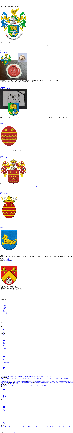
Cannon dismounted (43, 381)
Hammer (10, 382)
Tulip (16, 373)
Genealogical (4, 410)
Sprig (50, 378)
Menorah (32, 382)
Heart (34, 378)
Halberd (8, 382)
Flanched (3, 318)
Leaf (37, 378)
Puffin (26, 376)
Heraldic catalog (4, 406)
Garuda (11, 385)
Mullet (44, 426)
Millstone (39, 382)
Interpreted (5, 260)
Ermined (3, 329)
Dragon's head (9, 385)
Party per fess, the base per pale (5, 313)
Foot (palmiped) (24, 378)
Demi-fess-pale (4, 368)
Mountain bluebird (11, 376)
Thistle (14, 373)
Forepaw (31, 378)
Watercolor (4, 426)
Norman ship (58, 382)
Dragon (7, 385)
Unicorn (49, 385)
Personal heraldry (4, 300)
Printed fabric (4, 424)
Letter (26, 382)
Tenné (3, 335)
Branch (4, 378)
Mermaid (22, 385)
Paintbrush (68, 382)
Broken (37, 381)
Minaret (42, 382)
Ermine (3, 328)
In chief (36, 426)
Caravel (51, 381)
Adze (4, 381)
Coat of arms (12, 48)
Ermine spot (19, 378)
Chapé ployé (4, 316)
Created (5, 48)
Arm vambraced (12, 381)
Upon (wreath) (20, 426)
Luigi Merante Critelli (5, 295)
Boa (9, 48)
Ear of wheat (16, 378)
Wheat (19, 373)
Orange (3, 336)
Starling (42, 376)
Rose (6, 373)
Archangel (4, 385)
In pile (37, 426)
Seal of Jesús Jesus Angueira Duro (5, 52)
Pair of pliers (70, 382)
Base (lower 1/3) (4, 348)
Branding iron (34, 381)
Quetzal (28, 376)
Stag (40, 376)
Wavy (68, 426)
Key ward (20, 382)
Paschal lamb (30, 385)
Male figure (2, 376)
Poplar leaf (5, 373)
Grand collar (4, 389)
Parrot (15, 376)
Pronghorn (25, 376)
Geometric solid (4, 382)
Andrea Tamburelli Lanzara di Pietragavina (24, 221)
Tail (60, 378)
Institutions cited (4, 415)
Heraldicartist (2, 1)
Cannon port (46, 381)
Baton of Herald (20, 381)
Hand (32, 378)
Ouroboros (28, 385)
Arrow (17, 381)
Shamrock (10, 373)
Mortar (46, 382)
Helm (3, 397)
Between (2, 426)
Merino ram (6, 376)
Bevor (3, 398)
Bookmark (30, 381)
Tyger (47, 376)
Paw (44, 378)
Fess (45, 426)
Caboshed (6, 378)
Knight (22, 382)
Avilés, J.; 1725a (28, 186)
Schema (3, 409)
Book (28, 381)
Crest (22, 426)
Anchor (6, 381)
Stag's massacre (54, 378)
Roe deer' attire (46, 378)
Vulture (48, 376)
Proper (3, 337)
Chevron (3, 341)
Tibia (66, 378)
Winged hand (51, 385)
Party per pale (70, 426)
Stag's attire (52, 378)
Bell (22, 381)
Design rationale (7, 48)
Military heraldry (4, 301)
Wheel (11, 383)
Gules (3, 323)
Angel (1, 385)
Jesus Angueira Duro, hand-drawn (5, 88)
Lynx (7, 258)
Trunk (69, 378)
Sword (42, 426)
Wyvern (53, 385)
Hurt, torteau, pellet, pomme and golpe (6, 362)
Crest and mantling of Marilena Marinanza (6, 157)
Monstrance (44, 382)
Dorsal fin (12, 378)
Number (60, 382)
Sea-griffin (42, 385)
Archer (9, 381)
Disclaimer (9, 432)
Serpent (37, 376)
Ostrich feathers (4, 394)
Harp (11, 382)
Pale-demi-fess (4, 367)
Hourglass (14, 382)
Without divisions (4, 305)
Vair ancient (4, 331)
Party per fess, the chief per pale (5, 312)
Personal (3, 48)
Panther (14, 376)
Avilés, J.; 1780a (37, 186)
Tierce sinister (4, 308)
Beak (2, 378)
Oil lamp (63, 382)
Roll (17, 432)
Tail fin (64, 378)
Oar (61, 382)
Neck (38, 378)
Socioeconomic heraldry (5, 302)
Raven (29, 376)
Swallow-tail (58, 378)
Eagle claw (14, 378)
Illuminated (8, 47)
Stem (56, 378)
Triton (47, 385)
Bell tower (24, 381)
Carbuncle (53, 381)
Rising (10, 426)
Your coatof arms (2, 2)
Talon (65, 378)
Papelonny (3, 332)
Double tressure (4, 356)
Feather (22, 378)
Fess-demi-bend (4, 366)
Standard (3, 402)
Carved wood (4, 423)
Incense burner (17, 382)
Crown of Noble (27, 426)
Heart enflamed (18, 385)
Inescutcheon (4, 343)
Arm (1, 378)
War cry (3, 392)
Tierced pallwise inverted (5, 310)
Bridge (36, 381)
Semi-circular (10, 47)
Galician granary (52, 426)
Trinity (46, 385)
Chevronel (3, 355)
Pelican (19, 376)
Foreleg (29, 378)
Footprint (27, 378)
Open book (65, 382)
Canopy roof (49, 381)
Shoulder (49, 378)
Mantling (60, 426)
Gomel (1, 228)
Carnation (3, 334)
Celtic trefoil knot (62, 381)
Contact (1, 432)
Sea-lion (44, 385)
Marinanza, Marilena (3, 124)
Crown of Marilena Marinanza (4, 193)
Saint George (40, 385)
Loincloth (29, 382)
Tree (15, 373)
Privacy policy (14, 432)
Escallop (21, 378)
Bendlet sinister (4, 352)
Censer (65, 381)
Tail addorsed (62, 378)
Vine (17, 373)
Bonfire (27, 381)
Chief (3, 344)
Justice (20, 385)
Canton (3, 342)
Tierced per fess (4, 309)
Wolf (53, 376)
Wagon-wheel (6, 383)
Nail (52, 382)
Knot (23, 382)
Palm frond (43, 378)
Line (27, 382)
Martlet (4, 376)
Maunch (31, 382)
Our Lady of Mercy (24, 385)
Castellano (3, 298)
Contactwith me (2, 4)
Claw (8, 378)
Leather (12, 47)
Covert (10, 378)
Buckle (39, 381)
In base (38, 426)
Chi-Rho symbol (70, 381)
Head (33, 378)
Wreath (16, 426)
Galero (3, 391)
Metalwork (3, 422)
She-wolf (39, 376)
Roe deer (31, 376)
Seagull (35, 376)
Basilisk (5, 385)
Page (66, 382)
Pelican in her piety (21, 376)
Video (3, 420)
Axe (18, 381)
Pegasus (32, 385)
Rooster (32, 376)
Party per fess (4, 306)
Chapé (3, 314)
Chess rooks (68, 381)
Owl (13, 376)
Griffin (15, 385)
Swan (43, 376)
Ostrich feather (40, 378)
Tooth (67, 378)
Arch (8, 381)
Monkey (8, 376)
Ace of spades (2, 381)
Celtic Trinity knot (59, 381)
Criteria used (4, 414)
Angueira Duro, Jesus (4, 49)
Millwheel (41, 382)
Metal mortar (35, 382)
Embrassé (3, 315)
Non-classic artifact (55, 382)
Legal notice (11, 432)
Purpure (3, 325)
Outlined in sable (4, 47)
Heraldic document (4, 405)
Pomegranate (2, 373)
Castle (54, 381)
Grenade (7, 382)
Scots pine (8, 373)
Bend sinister (4, 340)
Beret (25, 381)
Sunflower (12, 373)
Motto (3, 393)
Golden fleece (13, 385)
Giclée (3, 418)
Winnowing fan (14, 383)
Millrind (37, 382)
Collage (23, 426)
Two (34, 426)
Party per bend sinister (5, 307)
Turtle (45, 376)
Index (16, 432)
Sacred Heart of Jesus (37, 385)
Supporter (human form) (5, 396)
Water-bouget (10, 383)
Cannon (40, 381)
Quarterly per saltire (4, 311)
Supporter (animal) (4, 395)
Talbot (44, 376)
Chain (66, 381)
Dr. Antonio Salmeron (6, 432)
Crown (3, 390)
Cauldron (56, 381)
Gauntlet (2, 382)
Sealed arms (4, 407)
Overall (13, 426)
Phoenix (34, 385)
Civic (3, 260)
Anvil (7, 381)
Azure (4, 258)
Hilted (48, 426)
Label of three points (4, 345)
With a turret (17, 383)
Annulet (3, 359)
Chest (7, 378)
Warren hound (51, 376)
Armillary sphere (15, 381)
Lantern (25, 382)
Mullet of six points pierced (49, 382)
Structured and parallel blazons (5, 408)
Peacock (17, 376)
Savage (34, 376)
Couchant (9, 258)
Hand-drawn (4, 421)
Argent (3, 321)
